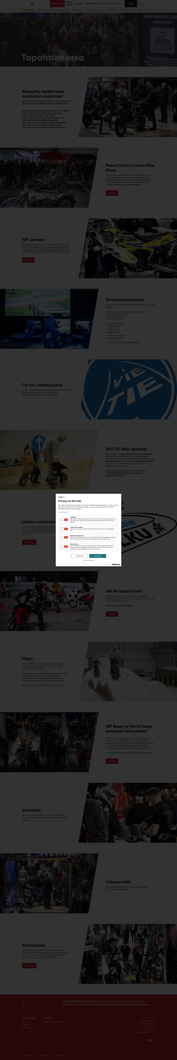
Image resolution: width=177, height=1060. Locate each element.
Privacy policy (63, 512)
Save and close (88, 560)
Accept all (97, 556)
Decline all (79, 556)
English (61, 497)
